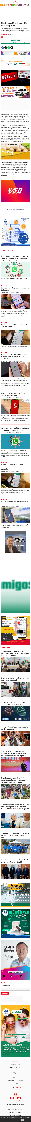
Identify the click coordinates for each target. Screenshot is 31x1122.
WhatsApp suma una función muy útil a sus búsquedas (15, 325)
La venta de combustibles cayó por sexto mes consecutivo (15, 679)
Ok (22, 1119)
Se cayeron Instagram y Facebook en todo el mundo (15, 289)
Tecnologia (4, 34)
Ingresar (16, 1073)
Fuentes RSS (15, 1070)
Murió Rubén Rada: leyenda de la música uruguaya (14, 728)
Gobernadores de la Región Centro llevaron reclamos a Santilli (15, 861)
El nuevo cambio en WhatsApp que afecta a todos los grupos (14, 503)
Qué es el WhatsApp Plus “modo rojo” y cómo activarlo (14, 394)
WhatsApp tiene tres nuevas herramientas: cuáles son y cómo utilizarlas (13, 467)
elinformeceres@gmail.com (15, 1083)
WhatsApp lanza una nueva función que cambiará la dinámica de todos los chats (14, 356)
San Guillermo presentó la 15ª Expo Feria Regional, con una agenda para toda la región (15, 653)
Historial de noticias (15, 1064)
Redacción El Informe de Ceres (11, 37)
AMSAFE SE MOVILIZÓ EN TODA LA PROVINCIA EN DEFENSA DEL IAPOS (15, 835)
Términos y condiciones (15, 1067)
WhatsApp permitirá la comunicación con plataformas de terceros (15, 429)
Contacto (15, 1062)
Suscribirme (5, 993)
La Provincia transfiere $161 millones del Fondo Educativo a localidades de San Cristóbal (13, 780)
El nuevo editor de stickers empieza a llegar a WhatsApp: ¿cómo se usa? (15, 257)
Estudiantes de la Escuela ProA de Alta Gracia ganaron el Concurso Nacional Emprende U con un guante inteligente (15, 808)
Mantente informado (8, 983)
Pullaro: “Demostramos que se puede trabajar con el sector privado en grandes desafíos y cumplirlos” (14, 753)
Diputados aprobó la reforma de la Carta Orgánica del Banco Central (15, 703)
